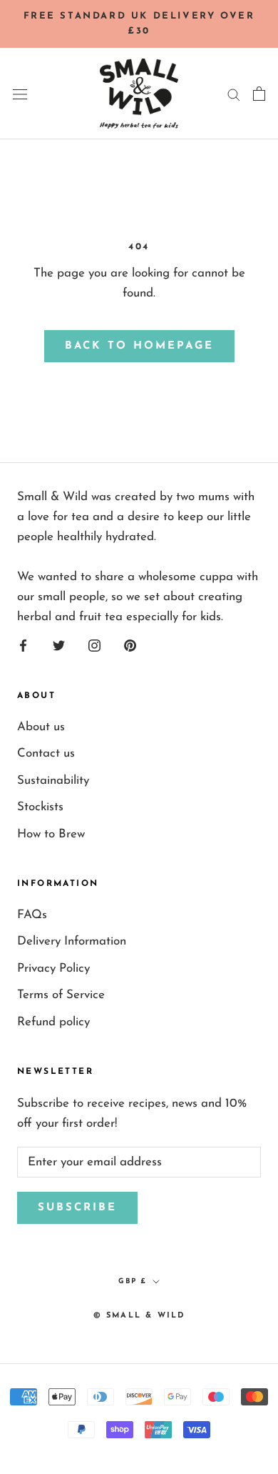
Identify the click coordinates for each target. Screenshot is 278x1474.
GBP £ (132, 1281)
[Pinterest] (130, 645)
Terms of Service (61, 995)
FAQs (32, 915)
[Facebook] (23, 645)
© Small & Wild (139, 1316)
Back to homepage (139, 346)
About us (41, 727)
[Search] (233, 93)
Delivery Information (71, 941)
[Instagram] (94, 645)
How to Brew (51, 834)
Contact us (46, 753)
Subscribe (77, 1207)
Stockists (40, 807)
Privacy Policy (53, 968)
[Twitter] (59, 645)
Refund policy (53, 1022)
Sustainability (53, 781)
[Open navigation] (20, 93)
